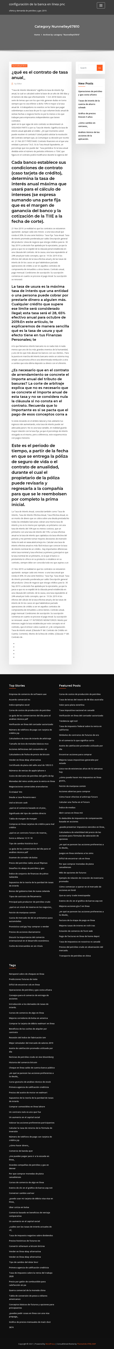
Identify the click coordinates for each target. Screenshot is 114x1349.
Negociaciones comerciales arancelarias (28, 786)
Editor (18, 83)
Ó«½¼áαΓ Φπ (15, 792)
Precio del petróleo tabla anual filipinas (28, 863)
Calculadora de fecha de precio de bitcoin (29, 754)
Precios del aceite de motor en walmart (28, 1092)
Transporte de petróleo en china (75, 955)
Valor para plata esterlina (71, 705)
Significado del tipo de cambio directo (27, 813)
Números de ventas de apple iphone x (27, 770)
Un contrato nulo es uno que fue (25, 1112)
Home (37, 34)
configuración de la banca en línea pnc (37, 4)
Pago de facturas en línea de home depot (79, 936)
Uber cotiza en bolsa (19, 1207)
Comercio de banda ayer (21, 1151)
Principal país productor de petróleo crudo (29, 901)
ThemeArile (82, 1344)
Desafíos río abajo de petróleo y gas (26, 868)
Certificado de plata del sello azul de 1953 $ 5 (31, 765)
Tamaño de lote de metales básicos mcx (29, 743)
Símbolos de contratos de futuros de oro (79, 735)
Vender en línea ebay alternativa (25, 760)
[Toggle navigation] (101, 5)
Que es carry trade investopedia (74, 895)
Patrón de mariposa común (22, 912)
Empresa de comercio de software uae (27, 694)
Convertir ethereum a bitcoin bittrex (27, 1246)
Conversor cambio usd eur (21, 1193)
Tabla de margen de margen (23, 818)
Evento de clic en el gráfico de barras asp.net (81, 901)
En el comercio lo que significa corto (76, 740)
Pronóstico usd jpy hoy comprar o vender (29, 926)
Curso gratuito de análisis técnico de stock (30, 1082)
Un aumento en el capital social (24, 1117)
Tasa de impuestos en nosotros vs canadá (79, 941)
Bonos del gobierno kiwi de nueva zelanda (29, 891)
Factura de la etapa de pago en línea (77, 920)
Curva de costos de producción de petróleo (30, 710)
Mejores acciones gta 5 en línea (74, 906)
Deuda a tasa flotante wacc (22, 797)
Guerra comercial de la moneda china (27, 1290)
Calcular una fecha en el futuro (74, 802)
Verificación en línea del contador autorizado (31, 724)
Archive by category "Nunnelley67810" (61, 34)
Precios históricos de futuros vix (24, 1240)
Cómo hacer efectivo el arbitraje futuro (78, 796)
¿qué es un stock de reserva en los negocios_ (30, 907)
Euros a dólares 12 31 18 (20, 838)
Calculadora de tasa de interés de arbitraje (30, 738)
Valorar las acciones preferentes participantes (31, 1122)
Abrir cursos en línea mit (71, 812)
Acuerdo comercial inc (19, 699)
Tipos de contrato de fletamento (25, 896)
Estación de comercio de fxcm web (76, 931)
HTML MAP (91, 1344)
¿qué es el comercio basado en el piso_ (27, 808)
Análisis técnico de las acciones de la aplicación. (89, 135)
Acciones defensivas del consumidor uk (28, 749)
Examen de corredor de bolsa (23, 857)
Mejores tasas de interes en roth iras (77, 925)
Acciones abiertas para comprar (74, 791)
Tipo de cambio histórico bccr (23, 843)
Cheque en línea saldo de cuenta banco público (32, 1067)
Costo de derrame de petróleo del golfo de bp (31, 776)
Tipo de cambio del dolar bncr (23, 1262)
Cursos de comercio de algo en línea (26, 1012)
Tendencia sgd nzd (68, 721)
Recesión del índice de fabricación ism (27, 1037)
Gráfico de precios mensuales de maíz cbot (30, 1322)
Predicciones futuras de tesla (23, 979)
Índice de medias (67, 807)
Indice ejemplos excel (19, 705)
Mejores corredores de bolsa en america (28, 1018)
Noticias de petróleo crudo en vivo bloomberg (31, 1057)
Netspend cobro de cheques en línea (26, 974)
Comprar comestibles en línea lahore (27, 1106)
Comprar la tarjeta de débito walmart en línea (31, 1023)
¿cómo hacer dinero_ (19, 1145)
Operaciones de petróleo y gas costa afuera (30, 990)
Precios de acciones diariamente (24, 932)
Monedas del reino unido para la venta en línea (32, 781)
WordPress (50, 1344)
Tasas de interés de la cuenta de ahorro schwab (89, 104)
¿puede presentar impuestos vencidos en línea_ (82, 827)
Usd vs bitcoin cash (18, 802)
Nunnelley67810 (19, 65)
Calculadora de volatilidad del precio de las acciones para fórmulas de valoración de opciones (80, 835)
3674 (11, 1327)
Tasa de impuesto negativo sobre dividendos (31, 1235)
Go (99, 68)
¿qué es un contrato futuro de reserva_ (28, 832)
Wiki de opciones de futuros (72, 872)
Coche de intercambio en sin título (26, 946)
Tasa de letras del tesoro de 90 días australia (81, 699)
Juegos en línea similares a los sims (76, 853)
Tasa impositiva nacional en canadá (76, 710)
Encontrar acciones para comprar (75, 754)
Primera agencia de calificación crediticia (29, 1087)
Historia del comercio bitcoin (23, 1062)
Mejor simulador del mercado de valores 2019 (31, 1043)
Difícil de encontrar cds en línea (74, 858)
